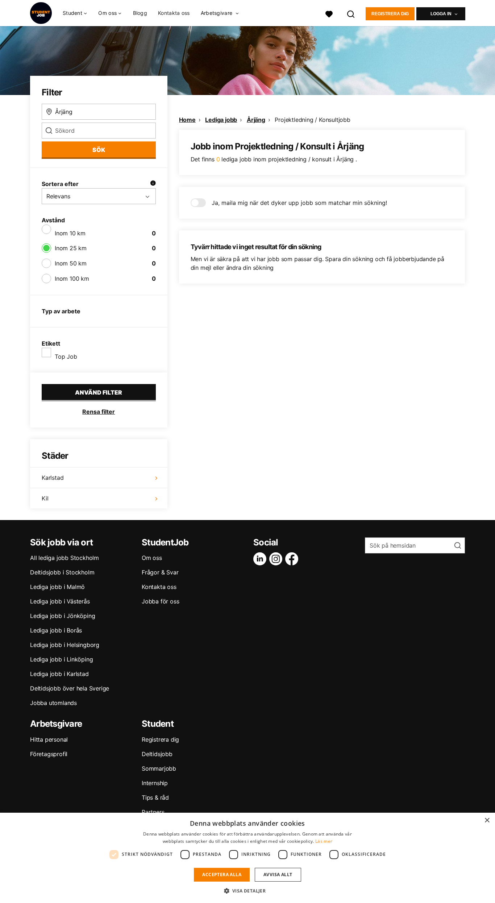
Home (187, 119)
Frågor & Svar (160, 572)
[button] (247, 890)
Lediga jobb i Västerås (60, 601)
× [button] (487, 820)
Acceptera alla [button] (221, 874)
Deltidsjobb (157, 754)
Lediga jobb (221, 119)
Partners (153, 812)
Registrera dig (390, 13)
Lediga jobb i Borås (56, 630)
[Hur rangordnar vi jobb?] (153, 184)
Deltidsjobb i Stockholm (62, 572)
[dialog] (247, 858)
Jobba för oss (160, 601)
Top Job (66, 356)
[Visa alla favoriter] (329, 13)
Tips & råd (155, 797)
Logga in (441, 13)
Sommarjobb (159, 768)
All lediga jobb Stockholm (64, 557)
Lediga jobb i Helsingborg (64, 644)
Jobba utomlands (53, 702)
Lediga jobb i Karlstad (59, 673)
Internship (155, 783)
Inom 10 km (70, 233)
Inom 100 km (72, 278)
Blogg (140, 13)
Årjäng (256, 119)
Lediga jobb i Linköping (61, 659)
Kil (45, 498)
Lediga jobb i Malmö (57, 586)
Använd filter (98, 392)
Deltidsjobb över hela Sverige (69, 688)
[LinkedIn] (261, 558)
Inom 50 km (71, 263)
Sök (98, 149)
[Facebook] (293, 558)
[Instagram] (277, 558)
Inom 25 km (71, 248)
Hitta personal (49, 739)
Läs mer (323, 841)
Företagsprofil (48, 754)
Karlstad (52, 477)
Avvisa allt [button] (277, 874)
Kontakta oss (174, 13)
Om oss (152, 557)
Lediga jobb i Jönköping (62, 615)
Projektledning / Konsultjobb (312, 119)
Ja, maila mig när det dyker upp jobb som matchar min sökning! (299, 202)
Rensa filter (98, 411)
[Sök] (351, 13)
